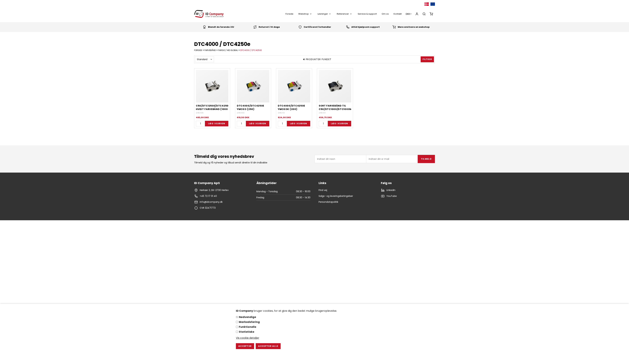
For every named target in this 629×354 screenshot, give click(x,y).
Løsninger (323, 13)
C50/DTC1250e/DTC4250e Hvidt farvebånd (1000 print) (212, 107)
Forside (289, 13)
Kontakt (398, 13)
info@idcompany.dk (211, 202)
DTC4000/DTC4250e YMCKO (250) (250, 107)
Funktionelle (247, 327)
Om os (385, 13)
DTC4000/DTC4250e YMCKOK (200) (291, 107)
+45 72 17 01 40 (208, 196)
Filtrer (427, 59)
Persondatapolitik (328, 202)
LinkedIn (390, 190)
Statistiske (246, 332)
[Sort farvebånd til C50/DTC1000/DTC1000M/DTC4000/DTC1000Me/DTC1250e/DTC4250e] (335, 86)
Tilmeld (426, 158)
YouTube (391, 196)
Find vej (323, 190)
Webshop (303, 13)
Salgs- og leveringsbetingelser (336, 196)
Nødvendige (247, 317)
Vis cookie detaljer (247, 338)
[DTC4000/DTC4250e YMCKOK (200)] (294, 86)
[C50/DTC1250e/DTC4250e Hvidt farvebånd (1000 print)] (212, 86)
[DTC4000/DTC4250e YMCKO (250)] (253, 86)
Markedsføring (249, 322)
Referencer (343, 13)
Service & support (367, 13)
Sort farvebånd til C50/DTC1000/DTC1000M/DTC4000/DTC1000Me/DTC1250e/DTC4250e (335, 107)
